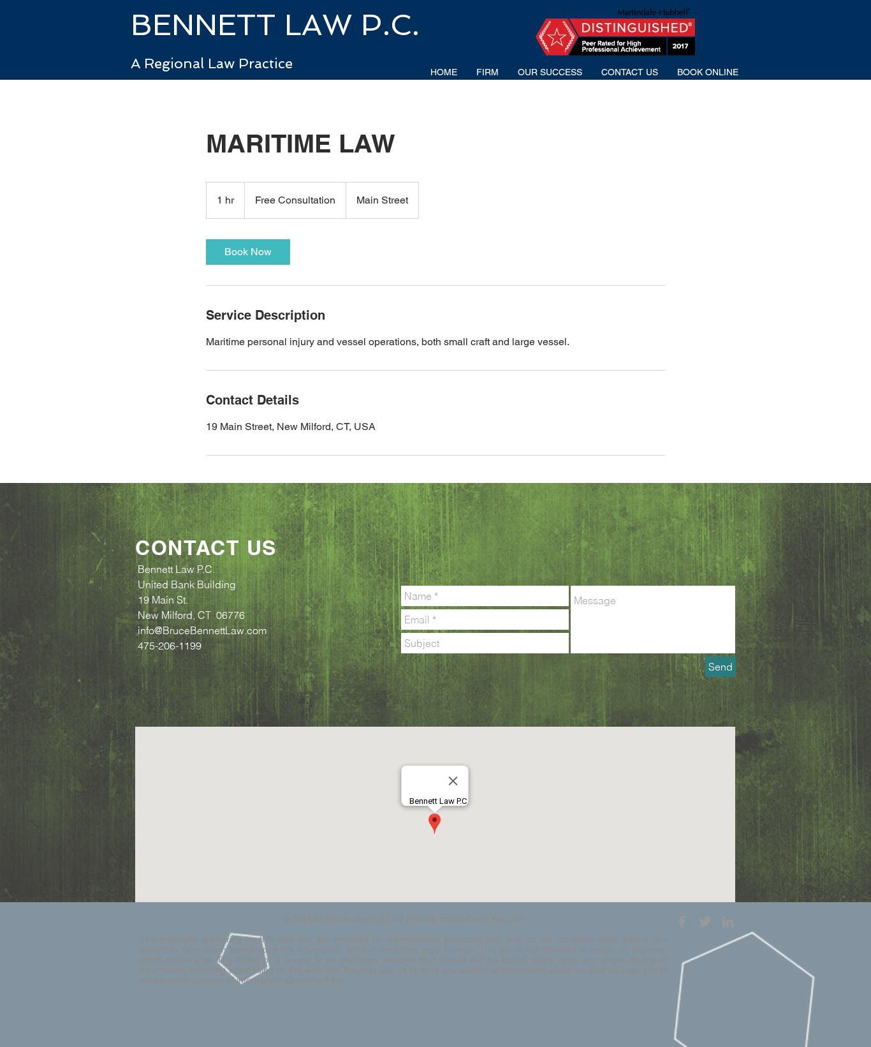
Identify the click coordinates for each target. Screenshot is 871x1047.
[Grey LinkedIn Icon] (728, 922)
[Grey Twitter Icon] (705, 922)
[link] (248, 252)
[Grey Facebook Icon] (682, 922)
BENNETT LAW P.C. (275, 25)
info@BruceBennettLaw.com (202, 630)
